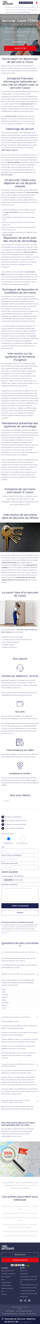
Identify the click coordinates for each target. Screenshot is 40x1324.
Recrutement (24, 1273)
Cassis (22, 121)
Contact (3, 1294)
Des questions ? (6, 1276)
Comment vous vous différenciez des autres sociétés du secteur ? (17, 1065)
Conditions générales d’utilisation (24, 1311)
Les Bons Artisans (19, 1307)
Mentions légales (10, 1311)
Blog (2, 1279)
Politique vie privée (31, 1313)
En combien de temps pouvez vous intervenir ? (18, 953)
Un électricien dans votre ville (29, 1285)
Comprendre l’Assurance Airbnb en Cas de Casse (20, 1235)
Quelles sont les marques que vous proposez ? (18, 975)
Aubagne (4, 123)
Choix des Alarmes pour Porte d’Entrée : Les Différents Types (20, 1219)
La (23, 123)
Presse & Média (6, 1282)
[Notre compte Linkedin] (21, 1300)
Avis (2, 1291)
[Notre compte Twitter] (29, 1300)
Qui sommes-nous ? (7, 1270)
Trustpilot (6, 801)
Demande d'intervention (20, 1260)
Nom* (3, 847)
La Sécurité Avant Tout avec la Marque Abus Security (20, 1231)
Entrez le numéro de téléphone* (11, 855)
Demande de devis (20, 42)
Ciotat (26, 123)
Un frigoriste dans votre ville (28, 1293)
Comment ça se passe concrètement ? (16, 1017)
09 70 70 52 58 (27, 3)
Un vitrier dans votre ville (27, 1291)
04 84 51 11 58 (20, 48)
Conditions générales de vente (9, 1313)
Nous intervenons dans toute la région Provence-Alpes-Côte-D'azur (15, 1101)
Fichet (4, 1008)
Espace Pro (23, 1270)
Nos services (24, 1296)
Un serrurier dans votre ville (28, 1287)
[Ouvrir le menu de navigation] (36, 3)
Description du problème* (9, 884)
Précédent (20, 912)
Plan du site (22, 1313)
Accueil (8, 7)
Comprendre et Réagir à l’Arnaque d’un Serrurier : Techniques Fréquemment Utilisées (20, 1226)
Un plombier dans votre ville (28, 1276)
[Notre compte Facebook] (25, 1300)
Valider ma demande (20, 906)
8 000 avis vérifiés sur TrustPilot (25, 1185)
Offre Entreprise (6, 1285)
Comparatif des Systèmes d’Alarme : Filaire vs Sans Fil (20, 1213)
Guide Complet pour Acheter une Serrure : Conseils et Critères (20, 1207)
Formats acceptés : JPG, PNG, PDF (12, 876)
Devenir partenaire (7, 1288)
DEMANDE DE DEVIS (20, 1254)
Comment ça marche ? (8, 1273)
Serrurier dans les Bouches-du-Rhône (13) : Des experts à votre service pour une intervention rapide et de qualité (22, 9)
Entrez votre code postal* (9, 863)
